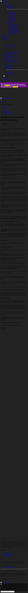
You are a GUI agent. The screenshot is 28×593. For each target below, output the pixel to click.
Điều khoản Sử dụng (8, 553)
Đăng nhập (6, 77)
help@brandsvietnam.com (10, 567)
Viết (2, 81)
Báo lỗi (5, 108)
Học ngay (7, 85)
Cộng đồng (6, 112)
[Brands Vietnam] (5, 1)
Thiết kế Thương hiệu (9, 113)
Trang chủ (6, 110)
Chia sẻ (5, 106)
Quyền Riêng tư (7, 554)
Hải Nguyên (3, 101)
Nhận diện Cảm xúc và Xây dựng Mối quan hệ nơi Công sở (13, 86)
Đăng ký (6, 79)
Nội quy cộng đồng (8, 555)
